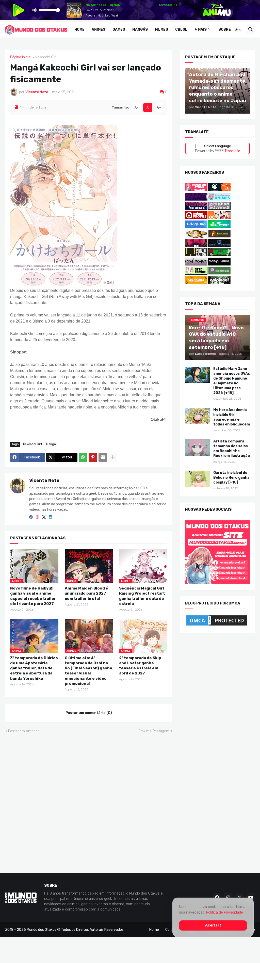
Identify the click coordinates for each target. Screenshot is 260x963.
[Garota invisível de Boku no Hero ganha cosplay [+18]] (197, 479)
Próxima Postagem (153, 731)
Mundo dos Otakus (41, 929)
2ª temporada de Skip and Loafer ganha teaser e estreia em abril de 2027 (140, 665)
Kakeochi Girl (45, 57)
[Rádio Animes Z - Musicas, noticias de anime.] (219, 208)
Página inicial (20, 57)
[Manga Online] (219, 264)
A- (136, 107)
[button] (238, 29)
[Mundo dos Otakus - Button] (196, 190)
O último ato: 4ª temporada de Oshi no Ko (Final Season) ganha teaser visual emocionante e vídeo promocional (88, 670)
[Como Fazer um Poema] (219, 245)
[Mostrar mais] (112, 457)
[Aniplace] (219, 283)
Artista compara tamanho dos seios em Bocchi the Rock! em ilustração (231, 448)
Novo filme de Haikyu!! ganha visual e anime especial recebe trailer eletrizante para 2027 (33, 596)
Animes (98, 29)
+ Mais (200, 29)
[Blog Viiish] (219, 255)
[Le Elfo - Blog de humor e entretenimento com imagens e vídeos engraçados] (219, 227)
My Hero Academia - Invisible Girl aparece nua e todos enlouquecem (231, 416)
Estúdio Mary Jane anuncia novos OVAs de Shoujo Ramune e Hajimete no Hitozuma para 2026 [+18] (231, 380)
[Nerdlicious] (219, 236)
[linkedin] (50, 517)
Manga (51, 444)
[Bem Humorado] (219, 273)
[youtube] (250, 897)
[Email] (103, 457)
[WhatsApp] (83, 457)
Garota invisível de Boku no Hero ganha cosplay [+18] (231, 478)
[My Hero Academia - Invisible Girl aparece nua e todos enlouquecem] (197, 415)
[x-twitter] (44, 517)
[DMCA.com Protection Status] (217, 625)
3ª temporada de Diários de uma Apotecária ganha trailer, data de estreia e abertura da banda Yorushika (34, 668)
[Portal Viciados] (196, 208)
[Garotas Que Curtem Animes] (219, 199)
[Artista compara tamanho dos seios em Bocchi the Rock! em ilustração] (197, 447)
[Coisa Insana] (196, 264)
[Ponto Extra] (196, 255)
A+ (159, 107)
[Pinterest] (93, 457)
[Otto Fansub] (196, 273)
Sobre (224, 29)
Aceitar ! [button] (213, 925)
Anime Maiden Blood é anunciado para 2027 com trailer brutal (86, 593)
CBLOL (181, 29)
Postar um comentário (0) (89, 713)
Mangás (140, 29)
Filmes (161, 29)
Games (118, 29)
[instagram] (37, 517)
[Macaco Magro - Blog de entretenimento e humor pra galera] (196, 236)
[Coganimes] (196, 283)
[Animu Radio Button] (196, 199)
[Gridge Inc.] (196, 227)
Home (79, 29)
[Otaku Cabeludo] (219, 218)
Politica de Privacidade (224, 912)
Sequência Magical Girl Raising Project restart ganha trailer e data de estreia (142, 596)
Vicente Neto (44, 480)
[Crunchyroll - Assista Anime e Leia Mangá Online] (219, 190)
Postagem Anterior (23, 731)
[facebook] (31, 517)
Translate (232, 151)
